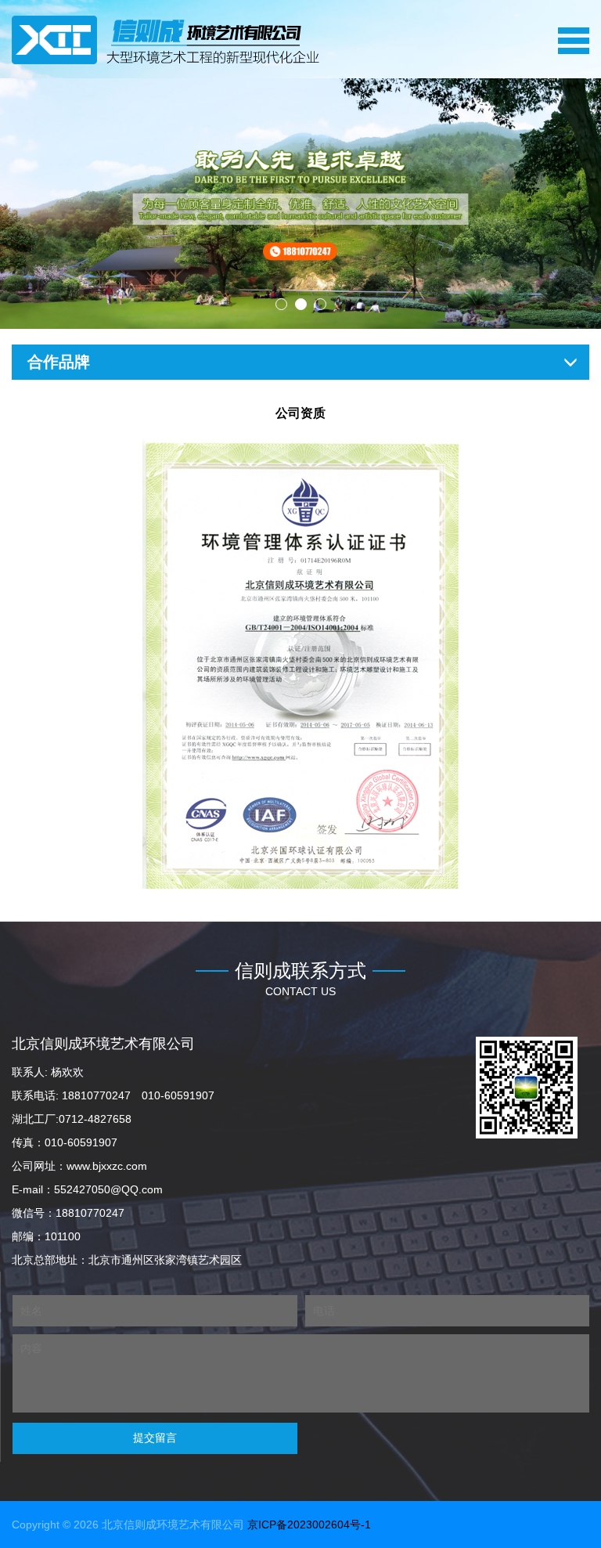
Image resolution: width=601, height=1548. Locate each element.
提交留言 (155, 1437)
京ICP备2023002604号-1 (309, 1524)
